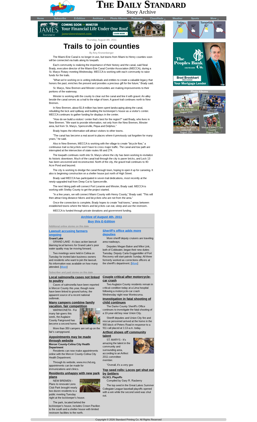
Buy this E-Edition (101, 221)
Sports (195, 18)
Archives (99, 18)
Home (40, 18)
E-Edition (79, 18)
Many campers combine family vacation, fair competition (72, 304)
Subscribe (60, 18)
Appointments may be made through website (70, 338)
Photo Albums (118, 18)
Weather (177, 18)
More (214, 18)
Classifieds (158, 18)
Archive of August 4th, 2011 (101, 217)
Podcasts (138, 18)
